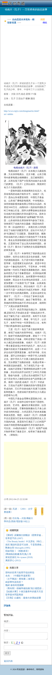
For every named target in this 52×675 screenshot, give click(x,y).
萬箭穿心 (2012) (13, 560)
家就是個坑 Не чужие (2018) (19, 557)
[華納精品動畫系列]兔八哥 (18, 554)
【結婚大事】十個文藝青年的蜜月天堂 (24, 591)
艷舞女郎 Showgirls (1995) (17, 548)
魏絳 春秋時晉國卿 (14, 585)
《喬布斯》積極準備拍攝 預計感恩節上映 (25, 588)
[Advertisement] (26, 53)
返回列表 (8, 661)
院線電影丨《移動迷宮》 (17, 551)
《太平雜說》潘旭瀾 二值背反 (20, 579)
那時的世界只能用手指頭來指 (19, 572)
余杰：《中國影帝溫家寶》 (18, 576)
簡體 (42, 19)
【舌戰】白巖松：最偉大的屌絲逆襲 (23, 598)
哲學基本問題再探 (14, 594)
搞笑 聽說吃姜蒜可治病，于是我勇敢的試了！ (27, 544)
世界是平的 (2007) (14, 538)
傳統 (45, 22)
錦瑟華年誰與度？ (14, 582)
